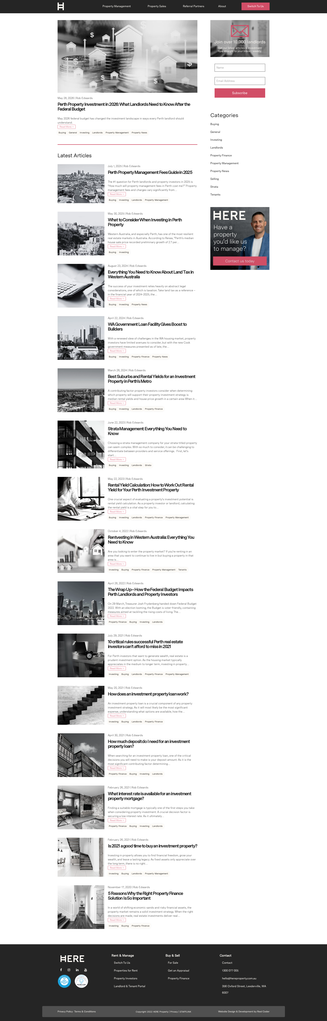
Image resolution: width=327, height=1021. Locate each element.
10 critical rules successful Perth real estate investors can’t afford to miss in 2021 (145, 644)
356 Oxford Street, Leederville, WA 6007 (244, 989)
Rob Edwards (84, 98)
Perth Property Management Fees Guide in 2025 (150, 172)
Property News (139, 132)
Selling (214, 179)
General (73, 132)
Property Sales (157, 6)
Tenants (182, 569)
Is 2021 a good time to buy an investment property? (152, 846)
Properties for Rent (126, 970)
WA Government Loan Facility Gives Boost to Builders (147, 326)
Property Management (117, 6)
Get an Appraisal (178, 970)
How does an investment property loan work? (148, 694)
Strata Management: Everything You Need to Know (147, 431)
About (222, 6)
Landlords (97, 132)
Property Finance (140, 356)
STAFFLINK (185, 1011)
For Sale (173, 962)
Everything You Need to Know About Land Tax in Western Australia (150, 274)
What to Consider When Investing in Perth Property (145, 222)
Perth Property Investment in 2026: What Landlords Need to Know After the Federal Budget (124, 106)
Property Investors (125, 978)
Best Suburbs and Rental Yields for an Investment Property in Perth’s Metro (151, 379)
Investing (84, 132)
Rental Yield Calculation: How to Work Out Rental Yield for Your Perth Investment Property (151, 487)
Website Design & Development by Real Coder (243, 1011)
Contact (227, 962)
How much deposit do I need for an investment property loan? (149, 744)
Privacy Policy (65, 1011)
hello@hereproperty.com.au (239, 978)
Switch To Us (255, 6)
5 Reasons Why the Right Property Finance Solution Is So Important (145, 896)
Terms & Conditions (85, 1011)
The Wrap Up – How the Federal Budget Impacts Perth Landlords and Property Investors (150, 592)
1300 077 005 (230, 970)
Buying (62, 132)
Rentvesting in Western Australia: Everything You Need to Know (151, 539)
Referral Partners (193, 6)
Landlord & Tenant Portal (129, 986)
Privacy (174, 1011)
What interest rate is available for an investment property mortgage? (149, 796)
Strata (148, 465)
